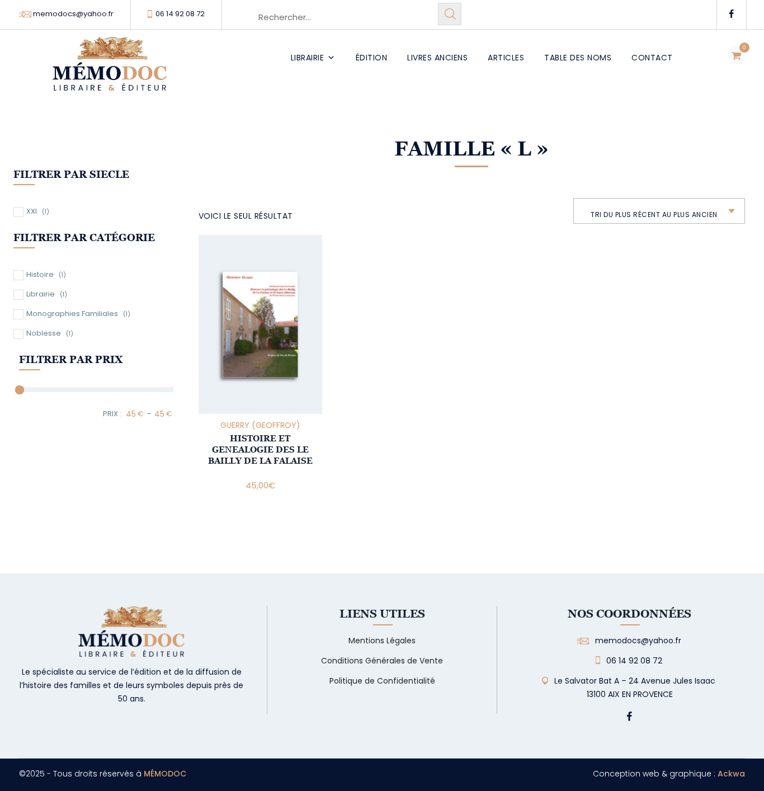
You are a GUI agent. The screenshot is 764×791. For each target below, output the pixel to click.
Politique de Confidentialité (382, 680)
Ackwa (731, 773)
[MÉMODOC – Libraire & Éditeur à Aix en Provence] (110, 70)
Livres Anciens (437, 57)
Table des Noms (577, 57)
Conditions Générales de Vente (382, 660)
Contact (652, 57)
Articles (506, 57)
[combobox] (659, 211)
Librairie (307, 57)
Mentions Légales (382, 640)
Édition (372, 57)
